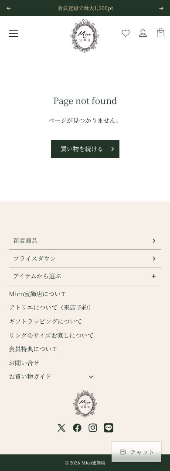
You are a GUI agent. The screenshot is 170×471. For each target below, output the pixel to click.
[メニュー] (13, 33)
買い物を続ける (82, 148)
